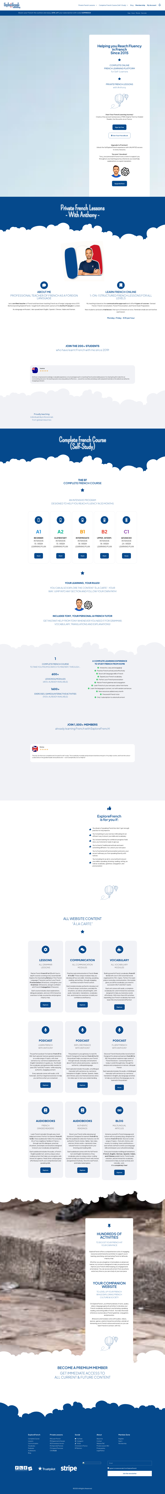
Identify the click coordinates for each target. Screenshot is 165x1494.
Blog (131, 5)
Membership (140, 5)
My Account (151, 5)
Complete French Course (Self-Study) (112, 5)
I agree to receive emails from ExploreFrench (123, 1468)
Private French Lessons (86, 5)
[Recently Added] (160, 5)
